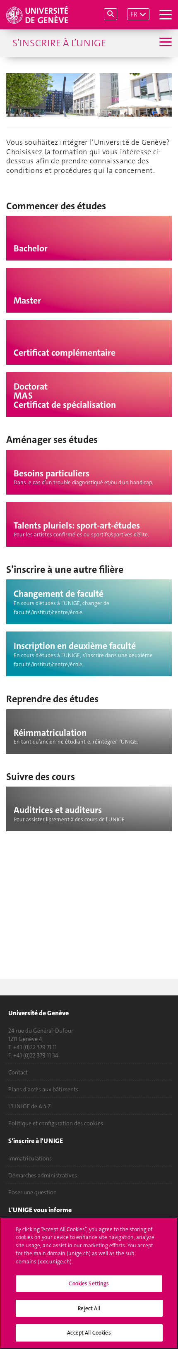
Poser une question (32, 1192)
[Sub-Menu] (164, 43)
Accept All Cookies (89, 1332)
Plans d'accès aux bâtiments (43, 1089)
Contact (18, 1072)
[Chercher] (110, 14)
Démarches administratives (42, 1175)
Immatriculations (30, 1158)
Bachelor (31, 248)
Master (27, 300)
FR (133, 14)
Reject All (89, 1308)
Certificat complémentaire (64, 353)
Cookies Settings (89, 1283)
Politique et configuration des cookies (55, 1123)
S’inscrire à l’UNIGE (59, 43)
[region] (89, 1283)
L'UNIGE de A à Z (29, 1106)
